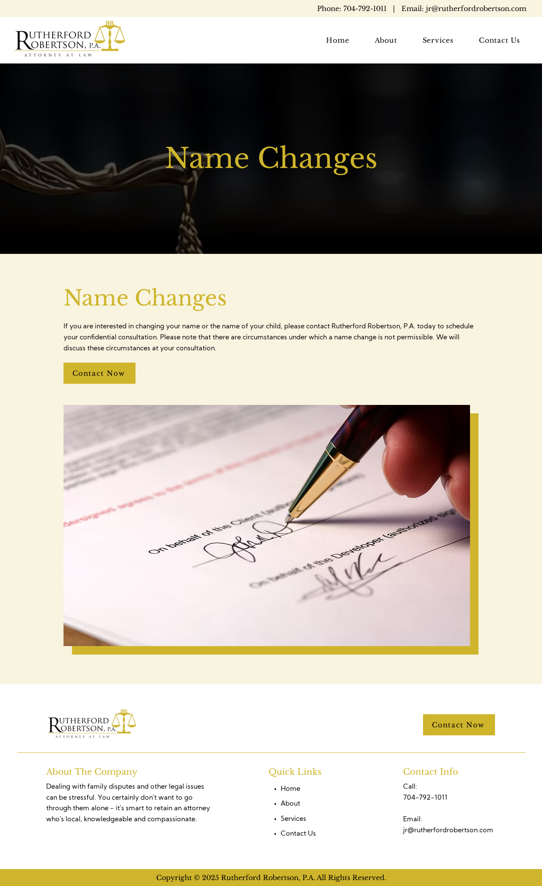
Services (293, 819)
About (290, 804)
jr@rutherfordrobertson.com (421, 8)
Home (290, 789)
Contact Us (298, 834)
